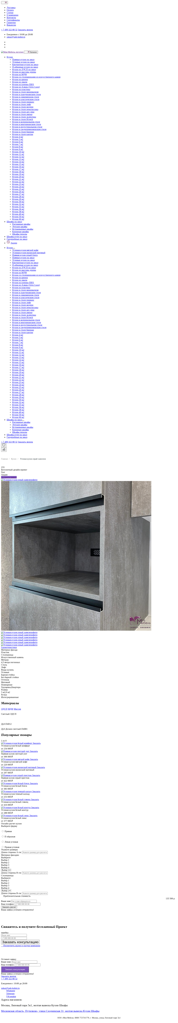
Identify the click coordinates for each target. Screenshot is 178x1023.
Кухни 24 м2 (18, 187)
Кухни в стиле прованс (23, 102)
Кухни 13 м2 (18, 159)
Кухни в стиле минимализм (25, 92)
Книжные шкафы (20, 231)
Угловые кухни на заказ (23, 62)
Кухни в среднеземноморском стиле (29, 129)
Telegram (10, 993)
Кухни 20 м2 (18, 177)
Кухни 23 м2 (18, 184)
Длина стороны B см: (11, 873)
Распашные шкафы (21, 224)
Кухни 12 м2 (18, 157)
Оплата (10, 10)
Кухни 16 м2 (18, 167)
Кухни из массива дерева (24, 72)
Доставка (11, 7)
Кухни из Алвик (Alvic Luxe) (26, 87)
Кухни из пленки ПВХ (23, 84)
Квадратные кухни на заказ (25, 64)
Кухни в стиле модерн (22, 107)
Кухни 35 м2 (18, 206)
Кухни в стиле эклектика (24, 117)
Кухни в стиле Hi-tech (22, 119)
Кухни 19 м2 (18, 174)
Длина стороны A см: (11, 852)
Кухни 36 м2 (18, 209)
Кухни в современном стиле (25, 97)
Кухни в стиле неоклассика (25, 109)
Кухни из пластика (21, 89)
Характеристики (9, 647)
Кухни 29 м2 (18, 199)
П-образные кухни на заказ (25, 67)
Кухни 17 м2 (18, 169)
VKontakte (11, 996)
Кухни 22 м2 (18, 182)
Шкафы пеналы (19, 234)
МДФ (10, 709)
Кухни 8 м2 (17, 147)
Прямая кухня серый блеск (25, 255)
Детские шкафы (19, 226)
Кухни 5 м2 (17, 139)
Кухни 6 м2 (17, 142)
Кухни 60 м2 (18, 219)
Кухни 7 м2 (17, 144)
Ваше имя (5, 901)
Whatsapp (10, 990)
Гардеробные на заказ (17, 239)
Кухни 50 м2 (18, 216)
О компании (12, 15)
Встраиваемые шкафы (22, 229)
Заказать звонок (25, 30)
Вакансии (11, 25)
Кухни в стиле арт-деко (23, 112)
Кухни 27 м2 (18, 194)
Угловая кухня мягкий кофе (25, 250)
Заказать (37, 743)
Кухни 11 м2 (18, 154)
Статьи (10, 12)
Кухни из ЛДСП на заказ (24, 69)
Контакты (11, 17)
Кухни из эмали (19, 82)
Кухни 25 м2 (18, 189)
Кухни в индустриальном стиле (27, 127)
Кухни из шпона (20, 79)
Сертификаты (13, 20)
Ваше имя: (6, 962)
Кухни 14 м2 (18, 162)
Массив (17, 709)
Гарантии (11, 22)
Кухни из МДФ (19, 74)
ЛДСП (4, 709)
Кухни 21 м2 (18, 179)
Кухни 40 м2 (18, 214)
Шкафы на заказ (14, 221)
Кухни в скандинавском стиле (26, 94)
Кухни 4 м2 (17, 137)
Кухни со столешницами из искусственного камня (36, 77)
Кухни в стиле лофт (21, 104)
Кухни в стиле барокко (23, 132)
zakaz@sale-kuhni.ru (16, 37)
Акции (14, 243)
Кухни (10, 57)
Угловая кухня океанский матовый (28, 252)
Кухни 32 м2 (18, 204)
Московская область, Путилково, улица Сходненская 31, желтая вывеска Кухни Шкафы (50, 1011)
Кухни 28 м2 (18, 196)
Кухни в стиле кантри (22, 134)
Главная (4, 459)
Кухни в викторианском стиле (26, 124)
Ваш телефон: (7, 904)
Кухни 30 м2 (18, 201)
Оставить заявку (9, 477)
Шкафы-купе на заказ (17, 236)
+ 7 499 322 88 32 (9, 30)
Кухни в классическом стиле (25, 99)
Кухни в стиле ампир (22, 114)
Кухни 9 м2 (17, 149)
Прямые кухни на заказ (23, 59)
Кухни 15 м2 (18, 164)
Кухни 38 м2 (18, 211)
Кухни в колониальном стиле (26, 122)
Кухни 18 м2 (18, 172)
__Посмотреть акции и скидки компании (20, 945)
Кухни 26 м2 (18, 191)
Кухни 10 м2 (18, 152)
